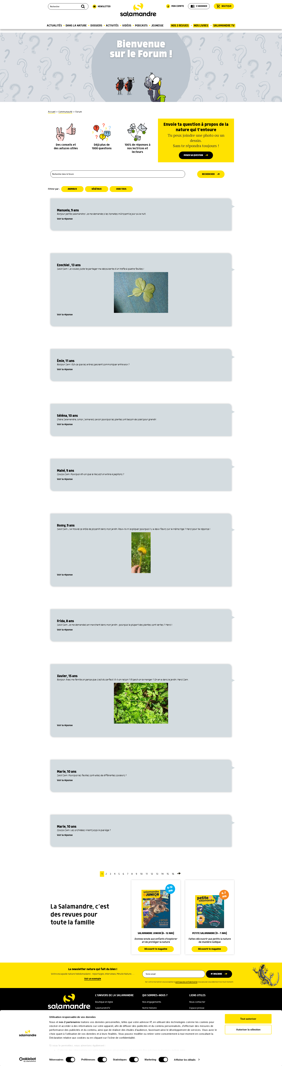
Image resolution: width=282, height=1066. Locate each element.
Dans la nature (76, 25)
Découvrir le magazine (155, 949)
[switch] (102, 1059)
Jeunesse (157, 25)
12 (152, 874)
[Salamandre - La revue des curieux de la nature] (138, 9)
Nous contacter (197, 1002)
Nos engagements (151, 1002)
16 (173, 874)
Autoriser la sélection (248, 1029)
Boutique (223, 6)
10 (141, 874)
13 (157, 874)
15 (168, 874)
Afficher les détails (185, 1059)
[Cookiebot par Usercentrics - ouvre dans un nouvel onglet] (27, 1059)
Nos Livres (201, 25)
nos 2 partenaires (69, 1022)
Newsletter (101, 6)
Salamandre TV (224, 25)
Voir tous (121, 189)
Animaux (72, 189)
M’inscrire (216, 974)
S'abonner (199, 6)
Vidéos (126, 25)
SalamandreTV (102, 1008)
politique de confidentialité (186, 982)
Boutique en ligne (104, 1002)
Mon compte (175, 6)
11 (147, 874)
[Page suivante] (179, 874)
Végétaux (97, 189)
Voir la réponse (65, 219)
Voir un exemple (92, 978)
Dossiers (96, 25)
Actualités (54, 25)
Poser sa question (193, 155)
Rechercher (208, 174)
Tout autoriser (248, 1018)
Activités (112, 25)
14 (162, 874)
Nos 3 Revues (179, 25)
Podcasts (141, 25)
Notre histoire (149, 1008)
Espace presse (196, 1008)
